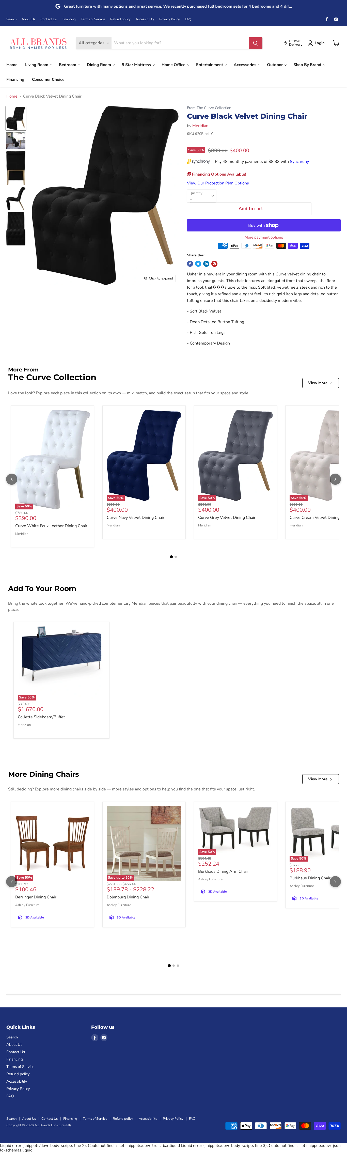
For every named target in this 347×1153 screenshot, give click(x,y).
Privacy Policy (169, 19)
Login (320, 42)
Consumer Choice (48, 79)
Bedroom (68, 65)
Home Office (174, 65)
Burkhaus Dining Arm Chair (223, 871)
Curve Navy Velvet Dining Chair (135, 517)
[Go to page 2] (176, 557)
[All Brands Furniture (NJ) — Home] (38, 43)
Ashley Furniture (27, 905)
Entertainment (210, 65)
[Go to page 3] (178, 965)
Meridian (200, 126)
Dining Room (99, 65)
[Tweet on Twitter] (198, 264)
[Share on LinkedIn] (206, 264)
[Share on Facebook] (190, 264)
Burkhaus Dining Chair (310, 878)
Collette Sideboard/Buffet (41, 717)
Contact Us (48, 19)
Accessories (245, 65)
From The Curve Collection (209, 108)
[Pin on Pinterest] (214, 264)
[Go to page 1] (171, 556)
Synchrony (299, 161)
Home (12, 65)
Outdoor (275, 65)
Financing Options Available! (218, 174)
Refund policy (120, 19)
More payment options (264, 237)
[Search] (255, 43)
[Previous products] (11, 479)
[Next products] (335, 479)
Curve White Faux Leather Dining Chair (51, 526)
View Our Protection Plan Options (218, 183)
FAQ (188, 19)
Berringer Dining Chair (35, 897)
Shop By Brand (307, 65)
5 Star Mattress (137, 65)
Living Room (37, 65)
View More (317, 382)
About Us (28, 19)
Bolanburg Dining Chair (128, 897)
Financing (69, 19)
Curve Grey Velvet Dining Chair (227, 517)
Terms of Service (93, 19)
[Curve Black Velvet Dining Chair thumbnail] (16, 118)
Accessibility (145, 19)
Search (11, 19)
